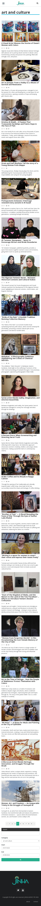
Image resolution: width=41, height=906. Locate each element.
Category (4, 838)
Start (3, 845)
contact (35, 901)
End (2, 852)
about (28, 901)
